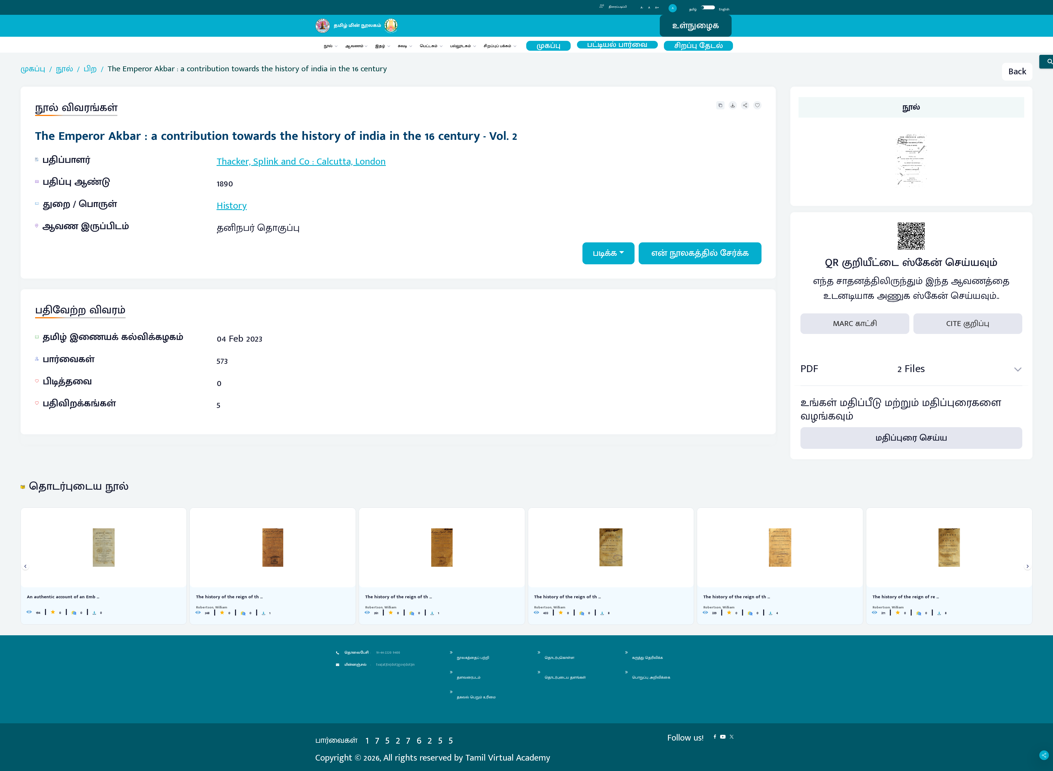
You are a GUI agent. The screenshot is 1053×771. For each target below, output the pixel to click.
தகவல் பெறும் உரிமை (476, 697)
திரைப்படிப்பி (617, 6)
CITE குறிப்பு (967, 323)
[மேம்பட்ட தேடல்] (1046, 62)
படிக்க (605, 253)
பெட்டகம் (428, 45)
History (232, 205)
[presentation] (25, 566)
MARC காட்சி (855, 323)
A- (642, 7)
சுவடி (402, 45)
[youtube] (725, 736)
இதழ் (380, 45)
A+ (657, 7)
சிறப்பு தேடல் (698, 46)
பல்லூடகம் (460, 45)
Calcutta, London (351, 161)
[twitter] (734, 736)
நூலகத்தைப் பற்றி (473, 658)
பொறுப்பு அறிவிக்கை (651, 677)
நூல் (328, 45)
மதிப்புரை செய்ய (911, 438)
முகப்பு (549, 46)
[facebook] (717, 736)
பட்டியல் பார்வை (617, 45)
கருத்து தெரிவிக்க (647, 658)
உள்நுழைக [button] (695, 25)
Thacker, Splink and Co (263, 161)
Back (1017, 71)
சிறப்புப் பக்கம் (497, 45)
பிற (90, 69)
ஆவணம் (354, 45)
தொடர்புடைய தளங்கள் (565, 677)
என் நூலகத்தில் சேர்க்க (700, 253)
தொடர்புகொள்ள (559, 658)
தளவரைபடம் (468, 677)
